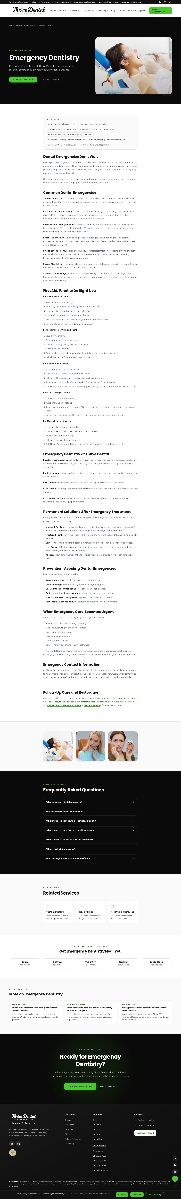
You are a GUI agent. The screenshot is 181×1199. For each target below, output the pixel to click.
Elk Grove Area (99, 1156)
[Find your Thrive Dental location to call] (175, 1179)
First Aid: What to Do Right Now (61, 129)
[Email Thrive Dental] (175, 1172)
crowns (103, 702)
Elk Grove (96, 1125)
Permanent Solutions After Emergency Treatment (69, 134)
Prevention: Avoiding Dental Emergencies (66, 140)
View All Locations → (107, 1086)
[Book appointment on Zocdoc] (175, 1186)
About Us (69, 1129)
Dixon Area (97, 1151)
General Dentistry (30, 25)
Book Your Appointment (80, 1086)
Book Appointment (158, 10)
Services (73, 10)
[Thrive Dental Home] (29, 11)
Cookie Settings (155, 1194)
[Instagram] (165, 2)
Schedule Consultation (23, 79)
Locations (87, 10)
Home (53, 10)
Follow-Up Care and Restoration (94, 145)
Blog (113, 10)
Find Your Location (146, 1120)
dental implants (87, 702)
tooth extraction (67, 702)
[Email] (170, 2)
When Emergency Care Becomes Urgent (107, 140)
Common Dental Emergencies (93, 124)
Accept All (136, 1194)
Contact (121, 10)
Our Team (69, 1125)
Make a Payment (138, 10)
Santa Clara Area (100, 1170)
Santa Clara (97, 1139)
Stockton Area (99, 1165)
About (61, 10)
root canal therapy (121, 698)
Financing (101, 10)
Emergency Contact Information (61, 145)
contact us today (92, 705)
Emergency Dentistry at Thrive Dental (97, 129)
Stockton (96, 1134)
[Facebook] (159, 2)
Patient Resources (73, 1139)
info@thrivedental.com (148, 1125)
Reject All (122, 1194)
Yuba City (96, 1129)
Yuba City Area (99, 1160)
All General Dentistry (49, 79)
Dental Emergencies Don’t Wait (61, 124)
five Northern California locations (64, 705)
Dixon (95, 1120)
